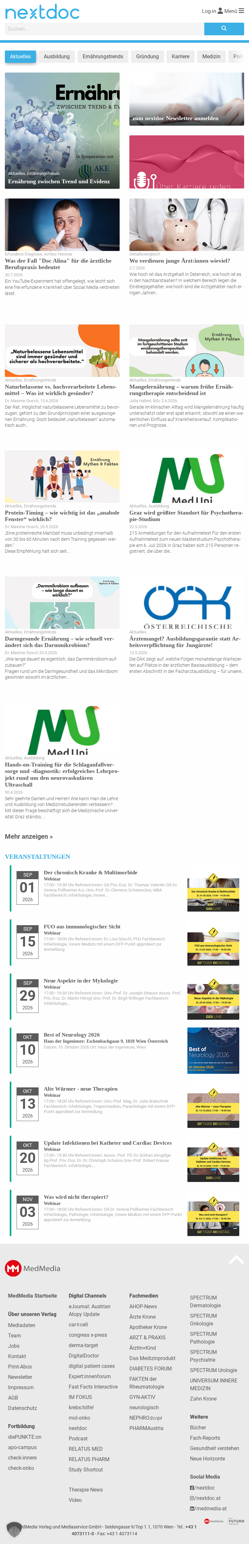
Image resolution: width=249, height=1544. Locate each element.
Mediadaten (21, 1325)
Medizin (211, 56)
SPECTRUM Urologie (213, 1370)
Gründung (147, 56)
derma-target (83, 1345)
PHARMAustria (146, 1428)
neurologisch (144, 1407)
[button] (14, 1530)
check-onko (21, 1468)
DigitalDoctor (84, 1356)
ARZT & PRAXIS (147, 1337)
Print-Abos (20, 1367)
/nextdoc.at (207, 1498)
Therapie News (86, 1490)
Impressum (21, 1387)
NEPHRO (145, 1418)
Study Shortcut (86, 1470)
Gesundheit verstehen (214, 1448)
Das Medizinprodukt (152, 1358)
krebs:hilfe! (81, 1407)
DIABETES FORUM (150, 1369)
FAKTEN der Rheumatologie (146, 1383)
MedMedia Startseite (32, 1296)
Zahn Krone (203, 1399)
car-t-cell (78, 1325)
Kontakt (17, 1356)
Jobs (13, 1346)
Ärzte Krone (142, 1317)
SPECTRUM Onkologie (203, 1320)
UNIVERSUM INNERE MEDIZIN (213, 1384)
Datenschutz (22, 1408)
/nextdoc (204, 1488)
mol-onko (79, 1418)
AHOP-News (143, 1306)
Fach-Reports (205, 1438)
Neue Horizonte (207, 1459)
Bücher (198, 1428)
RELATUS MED (86, 1449)
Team (14, 1336)
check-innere (22, 1458)
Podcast (78, 1439)
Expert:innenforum (90, 1376)
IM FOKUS (80, 1397)
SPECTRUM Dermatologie (205, 1302)
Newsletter (20, 1377)
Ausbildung (57, 56)
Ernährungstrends (103, 56)
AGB (13, 1398)
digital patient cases (92, 1366)
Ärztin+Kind (142, 1348)
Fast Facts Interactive (93, 1387)
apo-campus (22, 1447)
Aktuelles (20, 56)
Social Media (205, 1477)
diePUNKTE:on (25, 1437)
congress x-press (88, 1335)
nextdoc (78, 1428)
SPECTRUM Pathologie (203, 1338)
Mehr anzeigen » (29, 836)
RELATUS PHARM (89, 1459)
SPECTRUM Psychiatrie (203, 1356)
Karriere (180, 56)
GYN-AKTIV (142, 1397)
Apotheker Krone (148, 1327)
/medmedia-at (210, 1508)
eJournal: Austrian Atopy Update (90, 1310)
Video (75, 1500)
